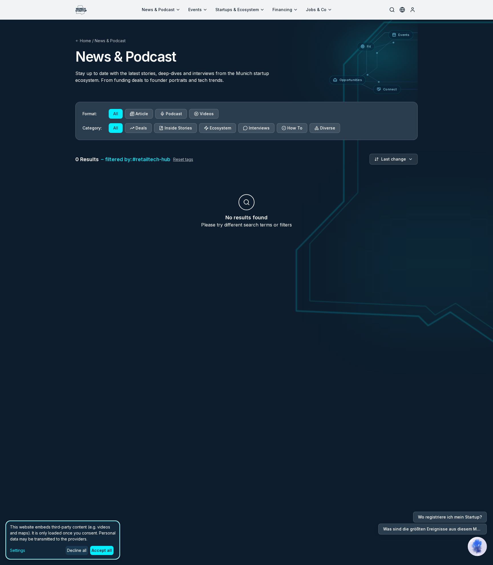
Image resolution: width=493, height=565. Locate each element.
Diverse (327, 127)
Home (85, 40)
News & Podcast (158, 9)
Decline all (76, 550)
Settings (17, 550)
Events (195, 9)
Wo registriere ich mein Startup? (450, 517)
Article (142, 113)
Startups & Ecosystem (237, 9)
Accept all (102, 550)
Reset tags (183, 159)
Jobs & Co (316, 9)
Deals (141, 127)
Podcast (174, 113)
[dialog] (63, 540)
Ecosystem (220, 127)
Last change (393, 159)
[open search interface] (392, 10)
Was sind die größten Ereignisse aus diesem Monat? (435, 528)
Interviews (259, 127)
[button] (477, 546)
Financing (282, 9)
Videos (207, 113)
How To (294, 127)
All (115, 113)
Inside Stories (178, 127)
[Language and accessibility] (402, 10)
